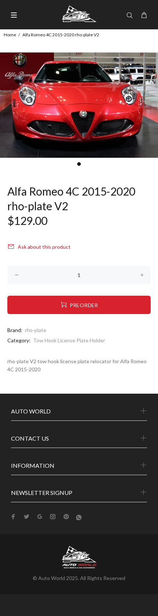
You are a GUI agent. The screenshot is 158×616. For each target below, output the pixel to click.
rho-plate (35, 330)
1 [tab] (79, 164)
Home (10, 34)
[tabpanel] (79, 105)
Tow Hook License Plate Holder (69, 340)
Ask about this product (44, 247)
